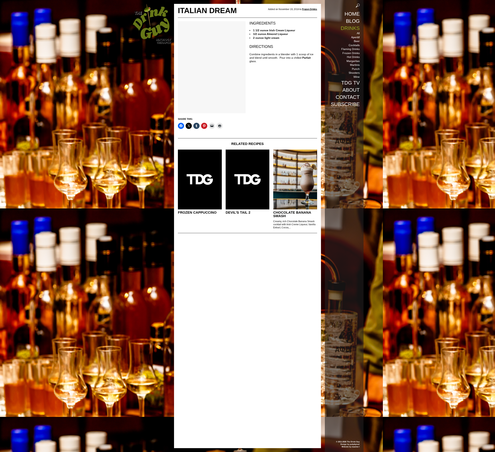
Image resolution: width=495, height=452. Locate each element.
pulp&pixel (355, 444)
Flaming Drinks (350, 49)
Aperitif (355, 37)
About (351, 90)
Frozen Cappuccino (197, 212)
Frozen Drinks (351, 53)
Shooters (354, 72)
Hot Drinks (353, 56)
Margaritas (353, 61)
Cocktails (354, 45)
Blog (353, 21)
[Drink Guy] (151, 5)
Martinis (355, 64)
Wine (356, 76)
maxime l (356, 447)
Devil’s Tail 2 (238, 212)
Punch (356, 68)
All (358, 33)
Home (352, 14)
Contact (348, 97)
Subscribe (345, 104)
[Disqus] (247, 288)
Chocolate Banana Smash (292, 214)
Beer (357, 41)
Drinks (350, 28)
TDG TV (350, 83)
